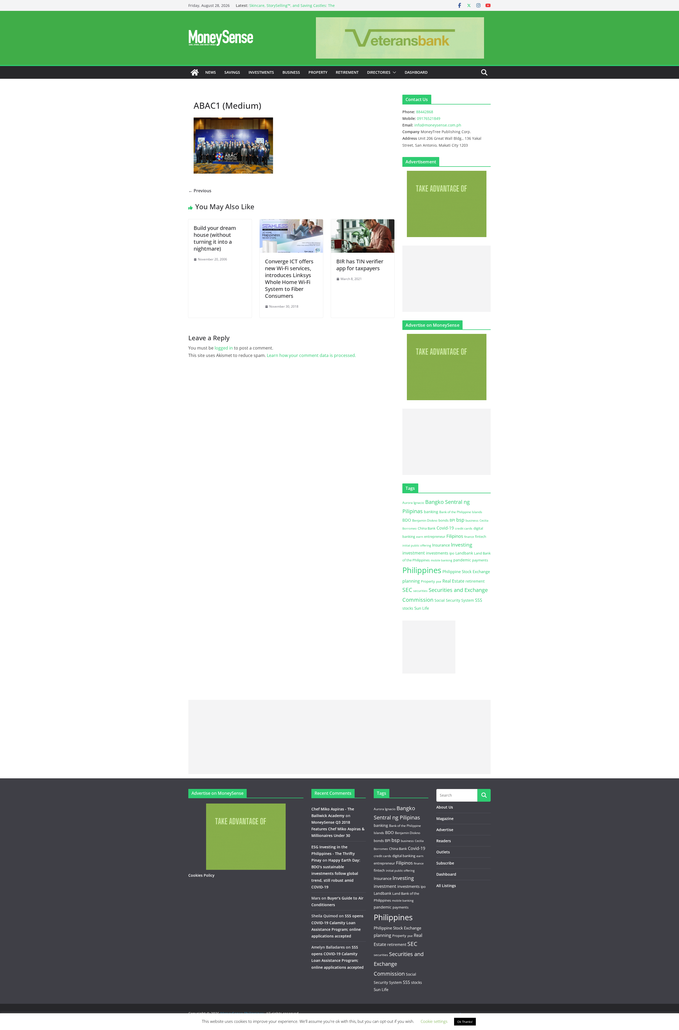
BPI (452, 520)
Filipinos (454, 536)
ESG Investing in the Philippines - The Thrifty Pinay (333, 853)
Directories (378, 72)
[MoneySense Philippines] (194, 72)
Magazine (445, 818)
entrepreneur (434, 536)
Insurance (441, 545)
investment (413, 553)
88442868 (424, 111)
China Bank (427, 528)
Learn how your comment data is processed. (311, 355)
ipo (451, 553)
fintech (480, 536)
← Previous (199, 191)
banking (431, 511)
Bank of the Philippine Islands (460, 512)
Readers (443, 840)
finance (469, 537)
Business (291, 72)
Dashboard (416, 72)
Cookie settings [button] (434, 1021)
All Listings (446, 885)
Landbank (464, 553)
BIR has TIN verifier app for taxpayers (359, 265)
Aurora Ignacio (413, 502)
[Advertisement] (446, 279)
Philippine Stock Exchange (466, 571)
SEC (407, 589)
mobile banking (441, 560)
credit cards (463, 528)
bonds (443, 520)
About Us (444, 807)
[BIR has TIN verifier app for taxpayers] (362, 223)
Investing (461, 544)
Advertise (444, 829)
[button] (393, 72)
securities (420, 590)
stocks (407, 608)
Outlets (443, 851)
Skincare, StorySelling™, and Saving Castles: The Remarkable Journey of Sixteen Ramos (292, 8)
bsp (460, 520)
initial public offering (416, 545)
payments (480, 560)
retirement (475, 581)
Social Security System (454, 600)
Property (317, 72)
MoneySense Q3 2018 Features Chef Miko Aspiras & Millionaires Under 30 (337, 829)
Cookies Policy (201, 875)
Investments (261, 72)
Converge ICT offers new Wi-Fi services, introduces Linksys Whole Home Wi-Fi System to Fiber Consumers (289, 278)
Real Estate (453, 581)
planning (411, 581)
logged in (224, 348)
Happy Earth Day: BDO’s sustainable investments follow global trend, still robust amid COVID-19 (335, 873)
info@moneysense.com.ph (437, 125)
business (471, 520)
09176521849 (428, 118)
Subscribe (445, 863)
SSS (478, 600)
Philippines (421, 570)
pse (438, 581)
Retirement (347, 72)
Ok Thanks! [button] (465, 1022)
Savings (232, 72)
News (210, 72)
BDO (406, 520)
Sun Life (421, 608)
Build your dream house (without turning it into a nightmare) (215, 238)
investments (437, 553)
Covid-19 (445, 528)
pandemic (462, 559)
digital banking (403, 855)
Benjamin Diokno (424, 520)
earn (419, 536)
